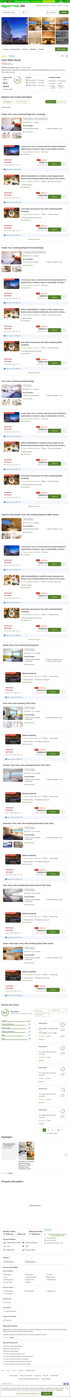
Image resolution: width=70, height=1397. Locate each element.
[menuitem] (44, 5)
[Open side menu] (67, 5)
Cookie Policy (59, 1390)
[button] (10, 6)
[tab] (50, 101)
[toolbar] (32, 12)
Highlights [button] (33, 49)
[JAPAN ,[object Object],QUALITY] (7, 63)
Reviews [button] (25, 49)
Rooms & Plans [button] (15, 49)
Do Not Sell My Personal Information (28, 1393)
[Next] (66, 1154)
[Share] (67, 56)
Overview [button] (6, 49)
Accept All (47, 1393)
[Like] (62, 56)
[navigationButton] (40, 1130)
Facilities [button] (41, 49)
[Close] (67, 1388)
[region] (35, 1391)
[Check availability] (64, 164)
